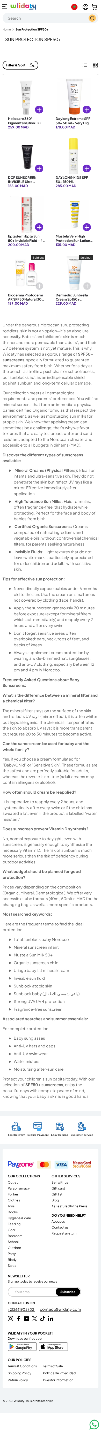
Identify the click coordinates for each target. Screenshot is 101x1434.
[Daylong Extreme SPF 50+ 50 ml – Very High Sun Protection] (74, 97)
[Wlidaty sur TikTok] (42, 1318)
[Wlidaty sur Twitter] (34, 1318)
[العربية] (75, 7)
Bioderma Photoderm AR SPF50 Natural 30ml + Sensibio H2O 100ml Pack (26, 301)
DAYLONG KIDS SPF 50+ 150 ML (72, 179)
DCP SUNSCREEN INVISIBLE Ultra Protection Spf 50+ (23, 181)
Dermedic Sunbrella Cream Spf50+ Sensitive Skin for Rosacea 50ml (72, 301)
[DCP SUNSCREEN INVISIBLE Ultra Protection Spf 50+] (26, 155)
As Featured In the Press (69, 1206)
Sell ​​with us (60, 1182)
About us (58, 1221)
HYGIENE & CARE (19, 1218)
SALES (12, 1265)
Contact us (60, 1227)
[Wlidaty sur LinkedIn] (50, 1318)
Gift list (57, 1194)
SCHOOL (13, 1242)
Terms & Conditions (22, 1366)
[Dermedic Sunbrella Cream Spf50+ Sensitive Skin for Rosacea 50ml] (74, 273)
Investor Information (58, 1380)
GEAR (11, 1230)
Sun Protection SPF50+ (32, 29)
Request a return (64, 1233)
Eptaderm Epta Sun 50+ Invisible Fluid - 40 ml (26, 240)
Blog (55, 1200)
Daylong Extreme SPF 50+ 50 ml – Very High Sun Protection (73, 123)
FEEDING (14, 1224)
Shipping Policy (19, 1373)
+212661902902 (21, 1309)
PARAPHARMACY (19, 1188)
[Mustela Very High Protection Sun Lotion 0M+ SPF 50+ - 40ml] (74, 214)
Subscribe (67, 1292)
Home (7, 29)
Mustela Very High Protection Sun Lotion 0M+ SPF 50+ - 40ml (73, 240)
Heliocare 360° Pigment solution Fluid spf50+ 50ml (26, 123)
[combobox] (50, 18)
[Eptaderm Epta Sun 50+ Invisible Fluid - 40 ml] (26, 214)
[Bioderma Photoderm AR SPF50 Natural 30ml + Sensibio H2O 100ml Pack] (26, 273)
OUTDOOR (14, 1248)
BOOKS (13, 1212)
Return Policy (18, 1380)
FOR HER (13, 1194)
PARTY (12, 1254)
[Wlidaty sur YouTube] (26, 1318)
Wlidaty (19, 1400)
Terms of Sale (53, 1366)
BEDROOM (15, 1236)
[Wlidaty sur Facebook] (18, 1318)
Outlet (13, 1182)
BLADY (12, 1259)
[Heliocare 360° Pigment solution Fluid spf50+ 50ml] (26, 97)
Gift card (58, 1188)
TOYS (11, 1206)
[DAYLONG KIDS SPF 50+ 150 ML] (74, 155)
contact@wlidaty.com (60, 1309)
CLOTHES (14, 1200)
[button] (94, 7)
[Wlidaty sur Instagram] (10, 1318)
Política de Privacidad (59, 1373)
